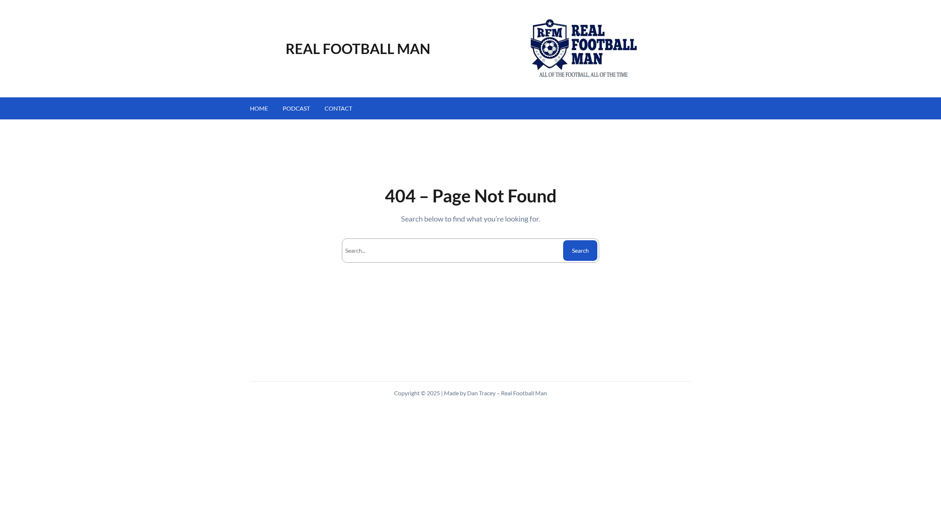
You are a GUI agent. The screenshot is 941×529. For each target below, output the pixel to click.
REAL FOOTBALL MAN (358, 48)
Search (580, 250)
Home (259, 108)
